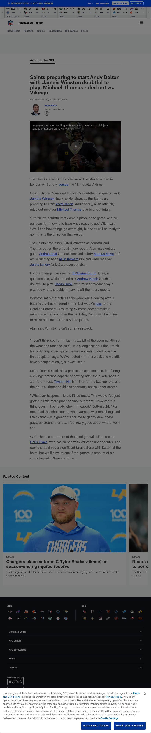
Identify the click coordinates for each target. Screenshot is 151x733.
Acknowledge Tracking (96, 725)
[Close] (145, 694)
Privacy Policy (114, 696)
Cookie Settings (109, 718)
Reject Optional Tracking (130, 725)
